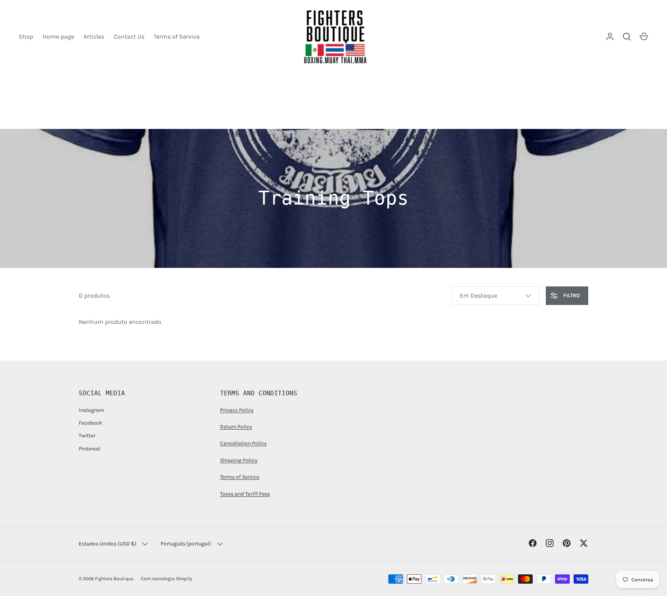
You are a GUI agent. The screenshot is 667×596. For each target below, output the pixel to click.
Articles (93, 36)
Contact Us (128, 36)
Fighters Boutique (114, 578)
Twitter (87, 435)
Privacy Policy (237, 410)
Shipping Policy (238, 460)
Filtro (571, 295)
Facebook (90, 423)
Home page (58, 36)
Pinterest (89, 448)
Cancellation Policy (243, 443)
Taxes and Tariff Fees (245, 494)
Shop (26, 36)
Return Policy (236, 426)
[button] (643, 36)
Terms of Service (177, 36)
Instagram (91, 410)
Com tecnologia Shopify (166, 578)
